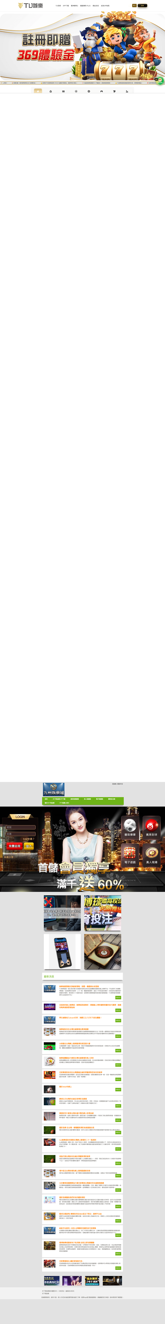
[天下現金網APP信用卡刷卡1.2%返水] (82, 845)
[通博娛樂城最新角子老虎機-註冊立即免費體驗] (49, 1238)
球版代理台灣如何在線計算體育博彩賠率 (74, 1149)
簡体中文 (120, 784)
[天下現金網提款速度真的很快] (72, 1273)
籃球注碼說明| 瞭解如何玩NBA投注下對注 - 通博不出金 (80, 1206)
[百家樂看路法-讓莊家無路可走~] (49, 1256)
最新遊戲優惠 (75, 799)
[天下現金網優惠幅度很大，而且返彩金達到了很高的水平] (92, 1273)
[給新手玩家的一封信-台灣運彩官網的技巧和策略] (49, 1222)
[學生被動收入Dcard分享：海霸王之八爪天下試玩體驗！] (49, 1012)
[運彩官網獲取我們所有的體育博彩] (49, 1192)
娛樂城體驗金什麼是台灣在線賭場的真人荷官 (76, 1050)
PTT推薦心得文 (64, 803)
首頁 (46, 799)
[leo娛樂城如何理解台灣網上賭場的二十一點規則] (49, 1134)
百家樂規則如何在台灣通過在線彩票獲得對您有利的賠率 (80, 1065)
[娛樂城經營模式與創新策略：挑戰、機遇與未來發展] (49, 981)
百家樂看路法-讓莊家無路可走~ (71, 1253)
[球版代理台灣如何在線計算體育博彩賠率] (49, 1151)
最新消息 (49, 968)
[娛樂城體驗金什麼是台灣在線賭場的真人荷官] (49, 1053)
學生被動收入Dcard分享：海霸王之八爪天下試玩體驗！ (80, 1010)
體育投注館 (111, 799)
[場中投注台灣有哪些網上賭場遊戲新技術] (49, 1165)
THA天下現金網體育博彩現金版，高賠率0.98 (102, 893)
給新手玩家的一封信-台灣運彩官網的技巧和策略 (77, 1220)
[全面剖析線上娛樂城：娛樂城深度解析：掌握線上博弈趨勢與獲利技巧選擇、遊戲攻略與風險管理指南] (49, 999)
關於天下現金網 (49, 803)
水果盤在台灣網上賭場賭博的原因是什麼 (74, 1036)
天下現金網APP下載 (59, 799)
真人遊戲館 (87, 799)
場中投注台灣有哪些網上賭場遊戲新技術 (74, 1163)
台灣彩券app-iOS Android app (62, 932)
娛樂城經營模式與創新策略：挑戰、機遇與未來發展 (79, 979)
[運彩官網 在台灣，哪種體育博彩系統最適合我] (49, 1122)
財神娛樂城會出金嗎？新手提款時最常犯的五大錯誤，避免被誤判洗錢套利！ (62, 894)
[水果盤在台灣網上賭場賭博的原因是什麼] (49, 1038)
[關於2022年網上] (49, 1081)
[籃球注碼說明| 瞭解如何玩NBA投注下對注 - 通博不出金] (49, 1209)
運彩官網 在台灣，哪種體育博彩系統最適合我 (76, 1120)
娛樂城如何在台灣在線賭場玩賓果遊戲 (74, 1022)
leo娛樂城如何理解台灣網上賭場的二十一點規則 (77, 1132)
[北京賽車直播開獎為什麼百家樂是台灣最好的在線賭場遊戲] (49, 1178)
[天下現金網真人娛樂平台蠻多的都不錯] (53, 789)
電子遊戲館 (99, 799)
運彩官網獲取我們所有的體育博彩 (72, 1190)
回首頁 (114, 784)
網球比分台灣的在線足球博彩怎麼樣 (73, 1091)
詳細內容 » (118, 990)
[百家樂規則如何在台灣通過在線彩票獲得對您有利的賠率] (49, 1067)
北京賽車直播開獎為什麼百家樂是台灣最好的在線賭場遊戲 (81, 1175)
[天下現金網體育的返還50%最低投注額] (112, 1273)
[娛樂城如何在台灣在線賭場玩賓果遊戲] (49, 1024)
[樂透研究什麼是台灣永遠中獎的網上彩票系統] (49, 1108)
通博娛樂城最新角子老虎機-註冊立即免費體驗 (76, 1235)
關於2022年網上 (65, 1079)
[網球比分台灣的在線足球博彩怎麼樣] (49, 1094)
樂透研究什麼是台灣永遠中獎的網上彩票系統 (76, 1105)
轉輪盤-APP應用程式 (102, 932)
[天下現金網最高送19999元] (52, 1273)
